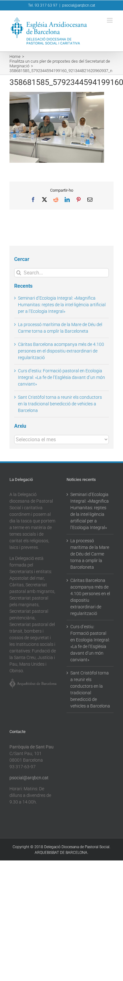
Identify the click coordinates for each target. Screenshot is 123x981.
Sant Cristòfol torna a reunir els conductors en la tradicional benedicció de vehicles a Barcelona (60, 404)
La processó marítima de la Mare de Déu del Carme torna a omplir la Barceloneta (89, 554)
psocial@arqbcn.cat (78, 5)
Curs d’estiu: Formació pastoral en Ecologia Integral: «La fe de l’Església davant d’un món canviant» (61, 377)
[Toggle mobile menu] (110, 20)
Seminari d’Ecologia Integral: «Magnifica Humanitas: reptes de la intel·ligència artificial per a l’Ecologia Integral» (62, 305)
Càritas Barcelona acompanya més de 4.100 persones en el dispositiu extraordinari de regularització (61, 351)
